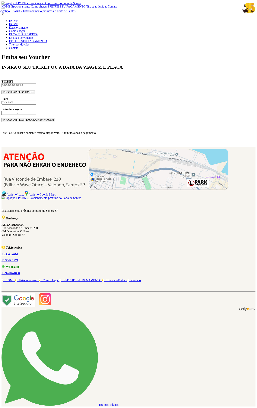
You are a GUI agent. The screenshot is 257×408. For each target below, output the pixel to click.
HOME (6, 6)
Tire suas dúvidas (97, 6)
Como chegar (39, 6)
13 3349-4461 (10, 254)
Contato (112, 6)
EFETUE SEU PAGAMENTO (67, 6)
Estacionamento (21, 6)
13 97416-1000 (11, 273)
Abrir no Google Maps (42, 194)
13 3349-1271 (10, 260)
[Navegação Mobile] (3, 8)
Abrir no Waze (16, 194)
